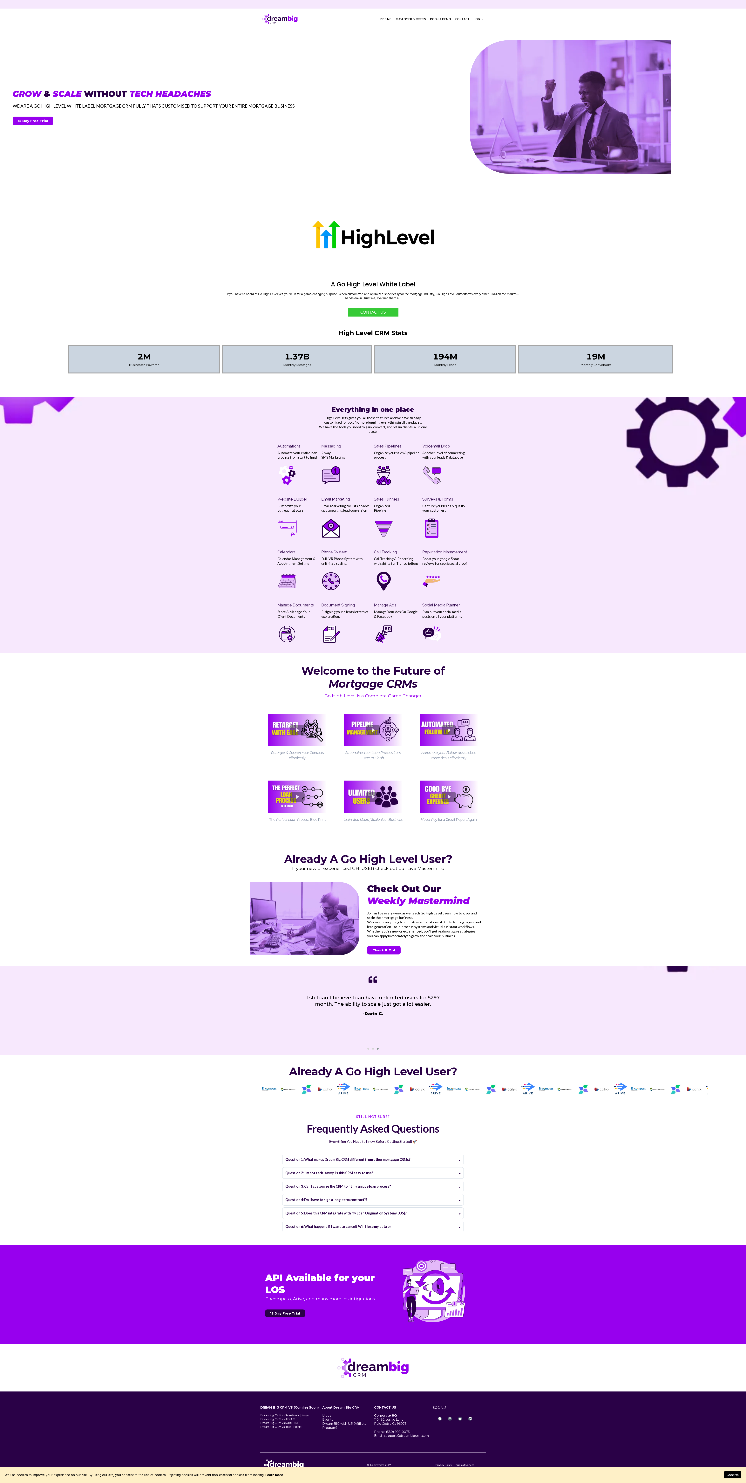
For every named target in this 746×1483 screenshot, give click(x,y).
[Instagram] (450, 1419)
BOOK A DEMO (440, 19)
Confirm (733, 1475)
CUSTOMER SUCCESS (411, 19)
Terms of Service (464, 1464)
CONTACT (462, 19)
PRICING (385, 19)
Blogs (326, 1415)
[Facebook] (440, 1419)
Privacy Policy (443, 1464)
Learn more (274, 1475)
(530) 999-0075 (398, 1432)
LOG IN (479, 19)
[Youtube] (460, 1419)
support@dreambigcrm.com (406, 1436)
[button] (368, 1049)
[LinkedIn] (470, 1419)
